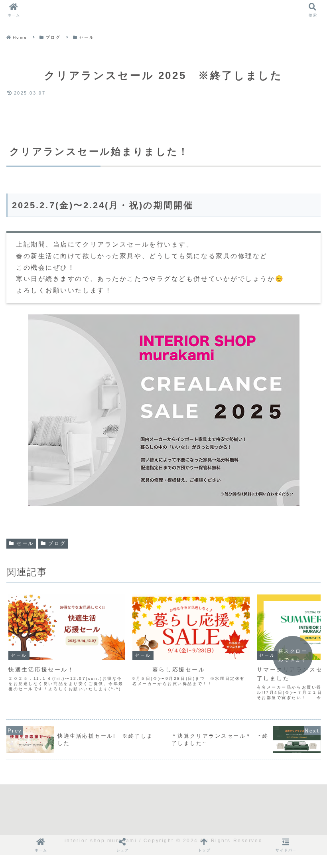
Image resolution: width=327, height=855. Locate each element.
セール (25, 543)
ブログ (57, 543)
